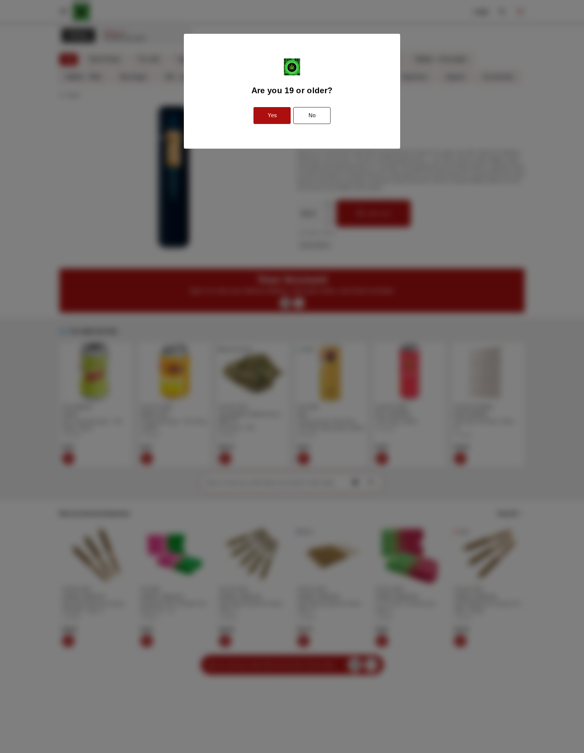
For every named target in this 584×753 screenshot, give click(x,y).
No (312, 115)
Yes (272, 115)
